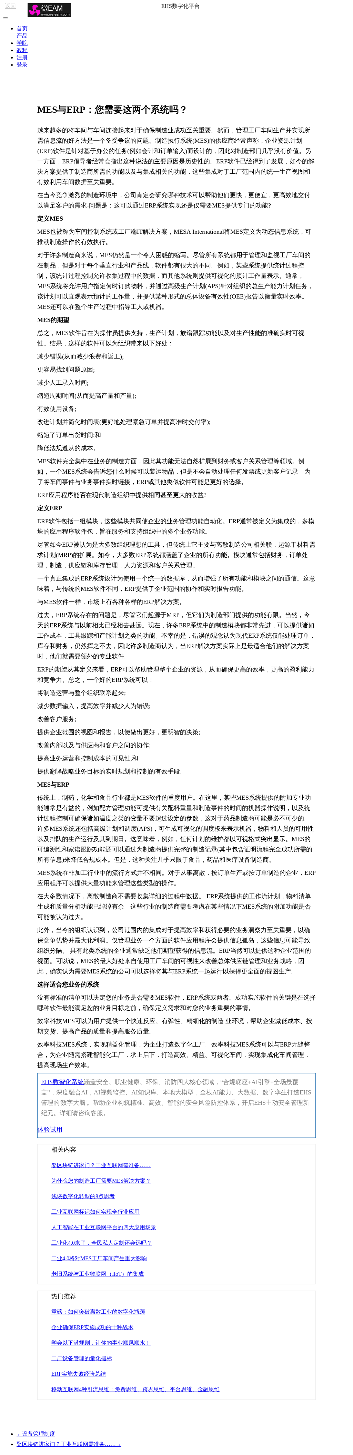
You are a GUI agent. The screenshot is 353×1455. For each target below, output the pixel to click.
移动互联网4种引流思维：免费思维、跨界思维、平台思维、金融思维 (135, 1389)
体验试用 (50, 1129)
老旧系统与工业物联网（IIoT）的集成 (97, 1274)
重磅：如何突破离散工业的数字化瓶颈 (98, 1312)
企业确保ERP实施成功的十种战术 (92, 1327)
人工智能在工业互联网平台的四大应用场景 (103, 1227)
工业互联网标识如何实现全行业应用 (95, 1212)
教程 (22, 50)
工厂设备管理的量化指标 (81, 1358)
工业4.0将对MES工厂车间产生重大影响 (99, 1258)
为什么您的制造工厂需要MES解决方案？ (101, 1181)
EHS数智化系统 (62, 1082)
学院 (22, 43)
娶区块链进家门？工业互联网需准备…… (101, 1165)
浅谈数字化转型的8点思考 (83, 1196)
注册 (22, 57)
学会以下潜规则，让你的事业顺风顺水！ (101, 1343)
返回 (10, 6)
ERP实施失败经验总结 (78, 1374)
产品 (22, 36)
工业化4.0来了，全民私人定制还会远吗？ (101, 1243)
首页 (22, 28)
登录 (22, 65)
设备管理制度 (36, 1434)
